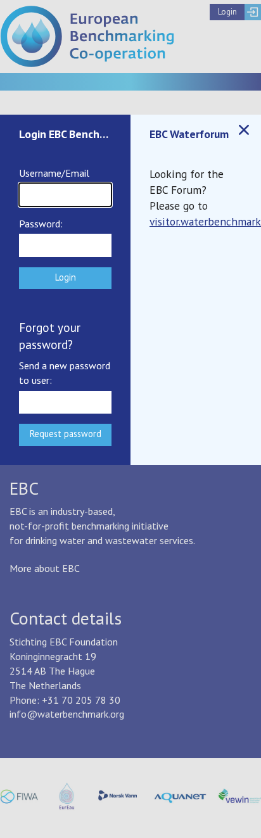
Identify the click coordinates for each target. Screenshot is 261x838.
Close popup (244, 130)
